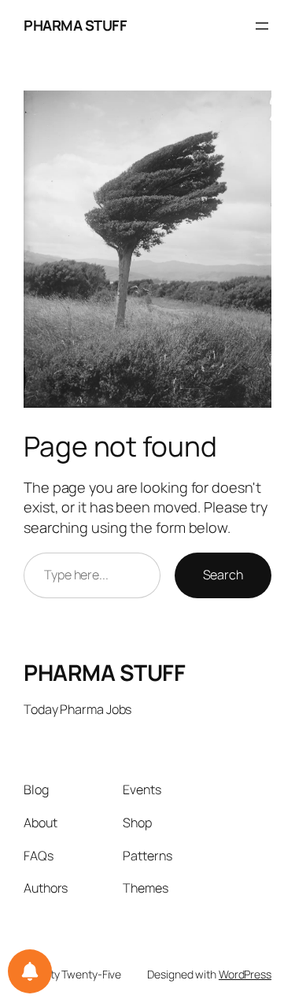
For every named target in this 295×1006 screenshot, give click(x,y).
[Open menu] (262, 26)
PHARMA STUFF (75, 25)
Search (223, 574)
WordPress (245, 974)
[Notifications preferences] (30, 971)
